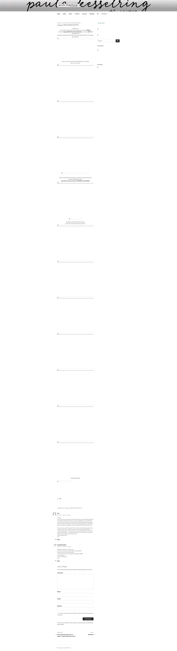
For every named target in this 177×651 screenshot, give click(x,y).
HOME (58, 13)
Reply (58, 539)
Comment (60, 573)
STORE (64, 13)
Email (59, 599)
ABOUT (70, 13)
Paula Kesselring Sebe (73, 22)
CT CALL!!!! (104, 13)
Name (59, 591)
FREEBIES (91, 13)
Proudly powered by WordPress (64, 647)
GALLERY (84, 13)
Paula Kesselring (61, 545)
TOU (98, 13)
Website (59, 606)
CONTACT (77, 13)
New (60, 498)
